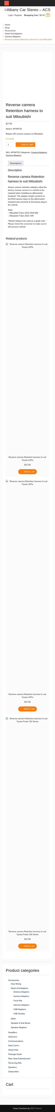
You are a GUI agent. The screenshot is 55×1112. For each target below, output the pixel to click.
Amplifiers (12, 1032)
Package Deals (15, 1054)
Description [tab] (15, 163)
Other (13, 1019)
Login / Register (15, 15)
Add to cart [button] (29, 471)
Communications (15, 1041)
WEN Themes (36, 1108)
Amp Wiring (16, 984)
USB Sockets (19, 1013)
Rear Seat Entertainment (19, 1058)
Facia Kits (17, 1000)
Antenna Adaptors (21, 992)
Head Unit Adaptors (13, 33)
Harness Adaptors (21, 1005)
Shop (7, 28)
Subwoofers (13, 1071)
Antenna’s (12, 1037)
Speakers (12, 1067)
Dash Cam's (13, 1045)
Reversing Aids (15, 1063)
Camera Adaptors (13, 36)
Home (7, 25)
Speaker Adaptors (19, 1027)
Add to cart (27, 144)
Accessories (10, 30)
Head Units (13, 1050)
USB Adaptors (19, 1009)
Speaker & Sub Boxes (20, 1023)
